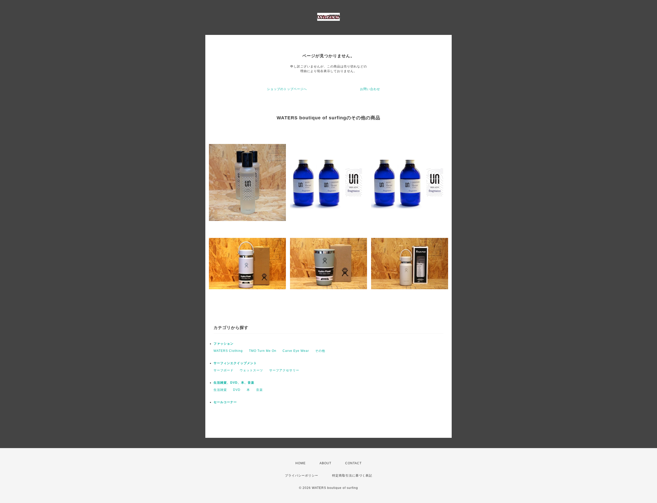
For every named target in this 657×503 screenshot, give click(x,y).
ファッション (224, 343)
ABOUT (325, 463)
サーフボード (224, 370)
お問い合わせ (370, 89)
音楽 (259, 390)
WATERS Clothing (228, 351)
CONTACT (353, 463)
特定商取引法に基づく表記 (352, 475)
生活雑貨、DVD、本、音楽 (234, 382)
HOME (300, 463)
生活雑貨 (220, 390)
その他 (320, 351)
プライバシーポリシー (301, 475)
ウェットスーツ (251, 370)
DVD (236, 390)
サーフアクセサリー (284, 370)
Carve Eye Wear (296, 351)
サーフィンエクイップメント (235, 363)
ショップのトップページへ (287, 89)
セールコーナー (225, 402)
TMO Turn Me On (262, 351)
